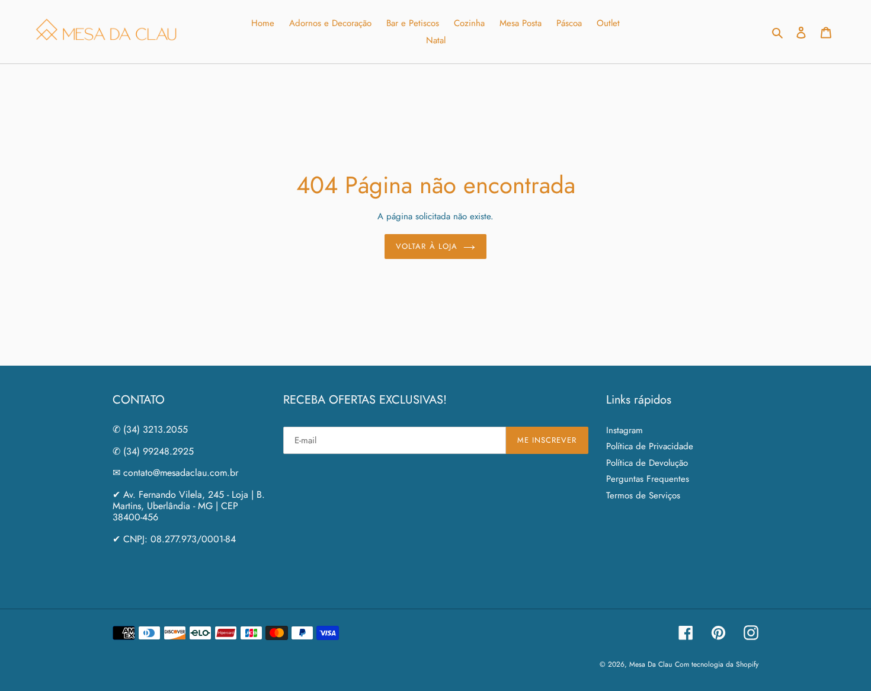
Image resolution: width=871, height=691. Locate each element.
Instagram (624, 430)
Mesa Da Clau (650, 664)
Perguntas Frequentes (647, 478)
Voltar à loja (426, 246)
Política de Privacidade (649, 446)
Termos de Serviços (643, 495)
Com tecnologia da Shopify (716, 664)
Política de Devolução (647, 462)
